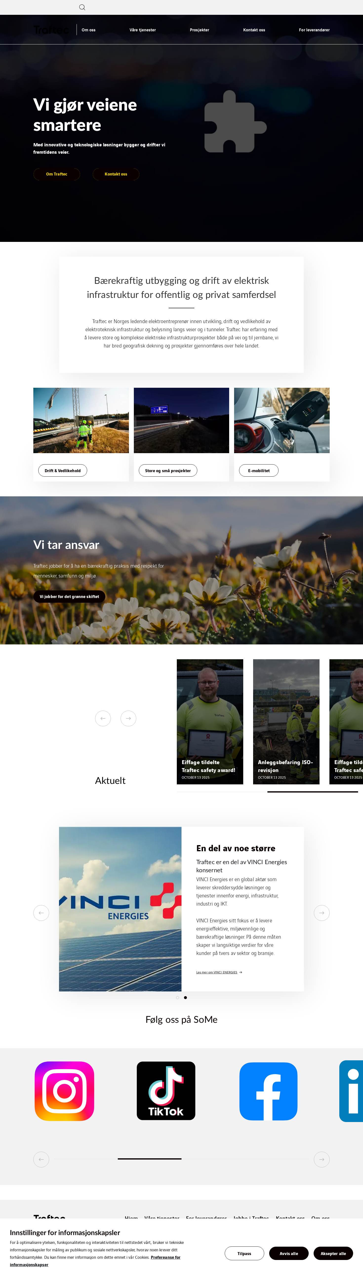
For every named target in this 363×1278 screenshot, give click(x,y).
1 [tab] (222, 792)
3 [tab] (213, 1159)
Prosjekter (199, 29)
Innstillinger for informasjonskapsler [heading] (65, 1232)
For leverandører (314, 29)
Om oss (89, 29)
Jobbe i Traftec (251, 1218)
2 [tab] (312, 792)
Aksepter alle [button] (333, 1253)
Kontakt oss (254, 29)
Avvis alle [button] (289, 1253)
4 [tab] (277, 1159)
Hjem (131, 1218)
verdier (254, 936)
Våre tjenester (143, 29)
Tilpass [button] (244, 1253)
